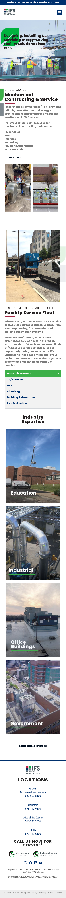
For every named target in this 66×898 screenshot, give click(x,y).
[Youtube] (41, 863)
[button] (59, 12)
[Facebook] (30, 863)
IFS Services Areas (19, 373)
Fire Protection (17, 403)
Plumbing (13, 391)
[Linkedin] (35, 863)
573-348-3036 (33, 821)
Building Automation (21, 397)
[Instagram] (25, 863)
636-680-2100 (33, 795)
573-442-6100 (33, 808)
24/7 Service (15, 379)
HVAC (11, 385)
